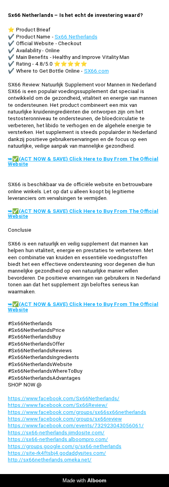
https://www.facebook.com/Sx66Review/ (58, 405)
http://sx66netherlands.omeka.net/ (50, 459)
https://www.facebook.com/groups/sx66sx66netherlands (77, 412)
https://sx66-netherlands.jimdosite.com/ (56, 432)
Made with (84, 480)
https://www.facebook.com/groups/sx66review (65, 418)
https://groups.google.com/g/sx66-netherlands (64, 446)
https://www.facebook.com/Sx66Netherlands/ (63, 398)
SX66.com (96, 70)
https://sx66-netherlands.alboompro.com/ (58, 439)
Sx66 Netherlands (76, 36)
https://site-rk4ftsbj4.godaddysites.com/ (57, 453)
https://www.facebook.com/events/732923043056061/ (76, 425)
